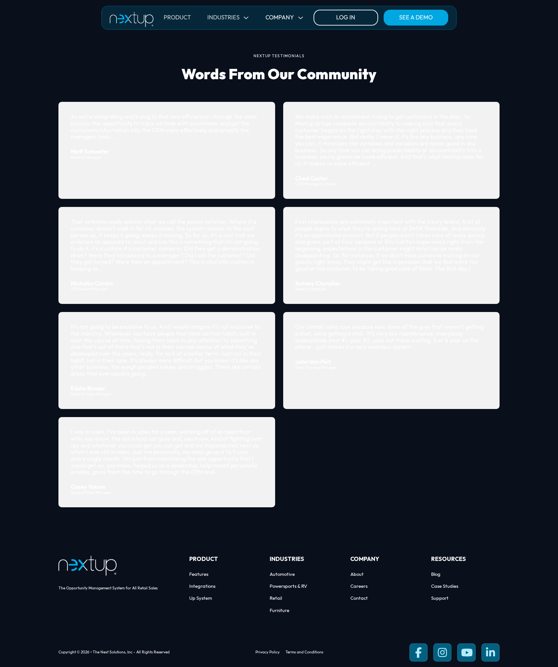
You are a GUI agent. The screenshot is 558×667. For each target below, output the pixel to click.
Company (279, 18)
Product (177, 18)
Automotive (282, 574)
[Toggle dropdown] (246, 18)
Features (198, 574)
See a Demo (416, 18)
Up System (200, 598)
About (357, 574)
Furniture (279, 610)
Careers (358, 586)
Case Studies (444, 586)
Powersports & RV (288, 586)
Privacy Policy (267, 652)
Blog (435, 574)
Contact (359, 598)
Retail (276, 598)
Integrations (202, 586)
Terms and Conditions (304, 652)
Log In (345, 18)
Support (440, 598)
